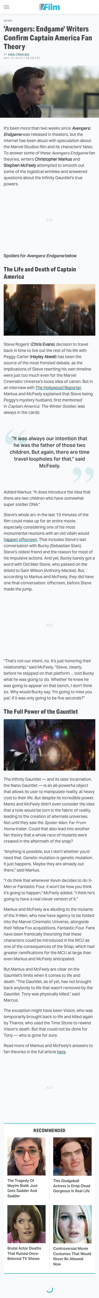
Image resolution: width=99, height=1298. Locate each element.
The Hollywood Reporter (58, 387)
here (61, 1051)
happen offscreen (20, 539)
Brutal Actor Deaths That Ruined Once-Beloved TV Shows (24, 1253)
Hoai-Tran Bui (18, 54)
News (8, 20)
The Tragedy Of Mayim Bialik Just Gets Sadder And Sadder (22, 1188)
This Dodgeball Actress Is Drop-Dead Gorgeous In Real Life (71, 1186)
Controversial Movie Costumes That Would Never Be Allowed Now (72, 1256)
